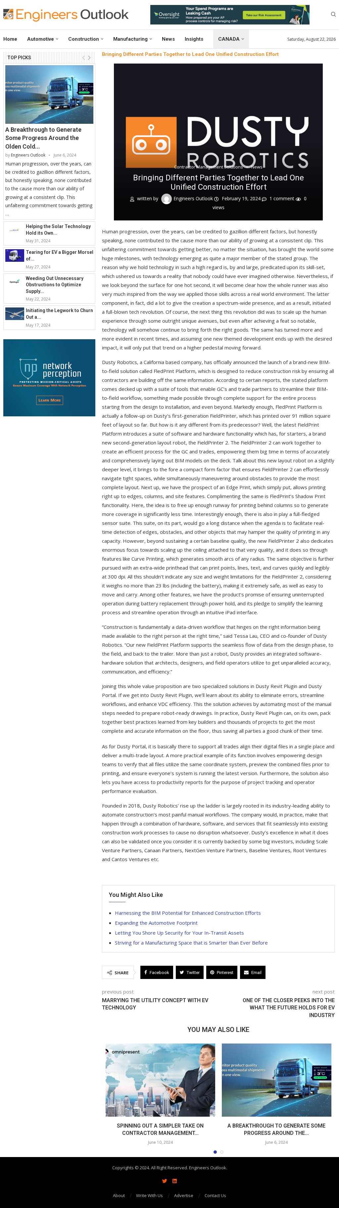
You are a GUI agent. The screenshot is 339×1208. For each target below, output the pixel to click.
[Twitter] (165, 1181)
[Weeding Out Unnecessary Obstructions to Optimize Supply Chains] (14, 281)
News (168, 39)
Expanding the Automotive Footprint (156, 922)
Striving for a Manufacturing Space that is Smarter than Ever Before (191, 942)
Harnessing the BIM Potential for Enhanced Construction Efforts (188, 912)
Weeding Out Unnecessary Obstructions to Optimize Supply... (54, 285)
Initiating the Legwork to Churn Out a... (59, 314)
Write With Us (149, 1195)
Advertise (183, 1195)
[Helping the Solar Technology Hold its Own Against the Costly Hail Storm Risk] (14, 229)
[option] (230, 14)
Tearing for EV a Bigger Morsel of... (59, 255)
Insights (194, 39)
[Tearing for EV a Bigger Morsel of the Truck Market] (14, 255)
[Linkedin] (174, 1181)
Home (10, 39)
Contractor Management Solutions (208, 167)
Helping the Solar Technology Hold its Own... (58, 230)
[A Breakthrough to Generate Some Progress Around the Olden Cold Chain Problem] (49, 94)
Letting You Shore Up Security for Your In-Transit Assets (179, 932)
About (119, 1195)
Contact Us (215, 1195)
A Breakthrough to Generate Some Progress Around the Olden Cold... (43, 138)
